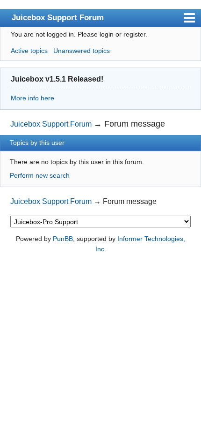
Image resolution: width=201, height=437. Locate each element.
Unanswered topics (81, 50)
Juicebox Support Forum (58, 17)
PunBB (63, 238)
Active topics (29, 50)
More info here (32, 98)
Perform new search (40, 175)
